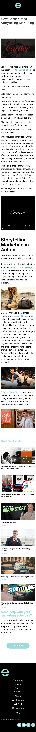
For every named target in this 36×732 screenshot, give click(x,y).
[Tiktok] (28, 725)
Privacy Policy (17, 719)
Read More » (4, 471)
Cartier (26, 166)
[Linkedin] (19, 725)
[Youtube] (24, 725)
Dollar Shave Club (11, 392)
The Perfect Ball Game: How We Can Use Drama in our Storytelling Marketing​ (18, 467)
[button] (18, 11)
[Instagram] (33, 725)
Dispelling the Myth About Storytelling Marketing (17, 577)
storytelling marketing (21, 70)
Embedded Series (20, 316)
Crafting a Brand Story (8, 522)
